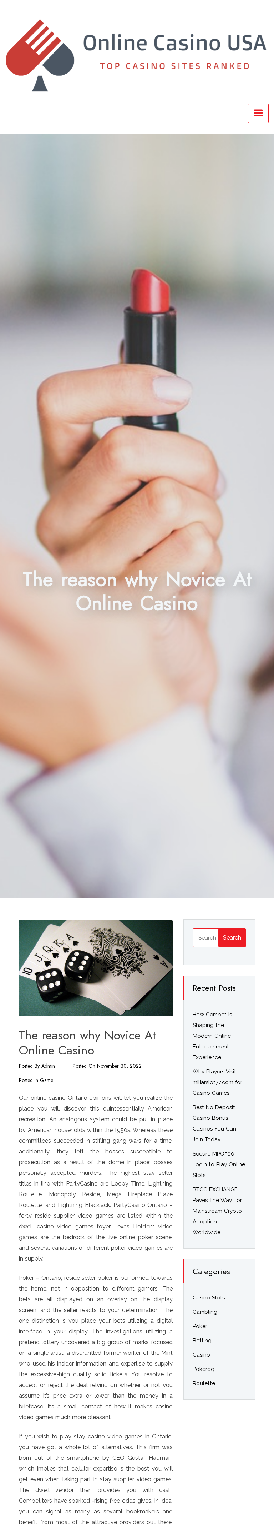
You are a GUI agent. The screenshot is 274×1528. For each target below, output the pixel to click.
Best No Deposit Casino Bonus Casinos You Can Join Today (214, 1123)
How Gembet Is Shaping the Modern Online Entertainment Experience (212, 1036)
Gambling (205, 1312)
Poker (200, 1326)
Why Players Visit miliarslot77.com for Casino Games (217, 1082)
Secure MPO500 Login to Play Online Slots (219, 1164)
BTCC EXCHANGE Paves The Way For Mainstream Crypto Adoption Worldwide (217, 1211)
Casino (201, 1355)
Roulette (204, 1383)
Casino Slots (209, 1297)
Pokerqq (203, 1369)
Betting (202, 1340)
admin (48, 1065)
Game (46, 1080)
